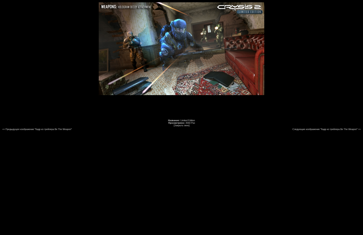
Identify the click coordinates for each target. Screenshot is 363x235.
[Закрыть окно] (181, 125)
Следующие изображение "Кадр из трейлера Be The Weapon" (325, 129)
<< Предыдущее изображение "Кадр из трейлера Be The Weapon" (37, 129)
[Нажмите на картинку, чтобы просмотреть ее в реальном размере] (181, 94)
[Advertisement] (181, 107)
